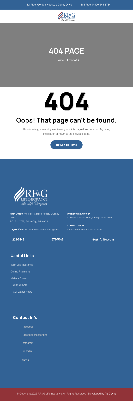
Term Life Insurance (22, 264)
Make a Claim (18, 278)
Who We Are (20, 285)
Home (60, 60)
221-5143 (18, 239)
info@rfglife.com (102, 239)
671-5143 (58, 239)
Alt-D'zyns (110, 393)
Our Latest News (22, 291)
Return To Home (66, 145)
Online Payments (20, 271)
